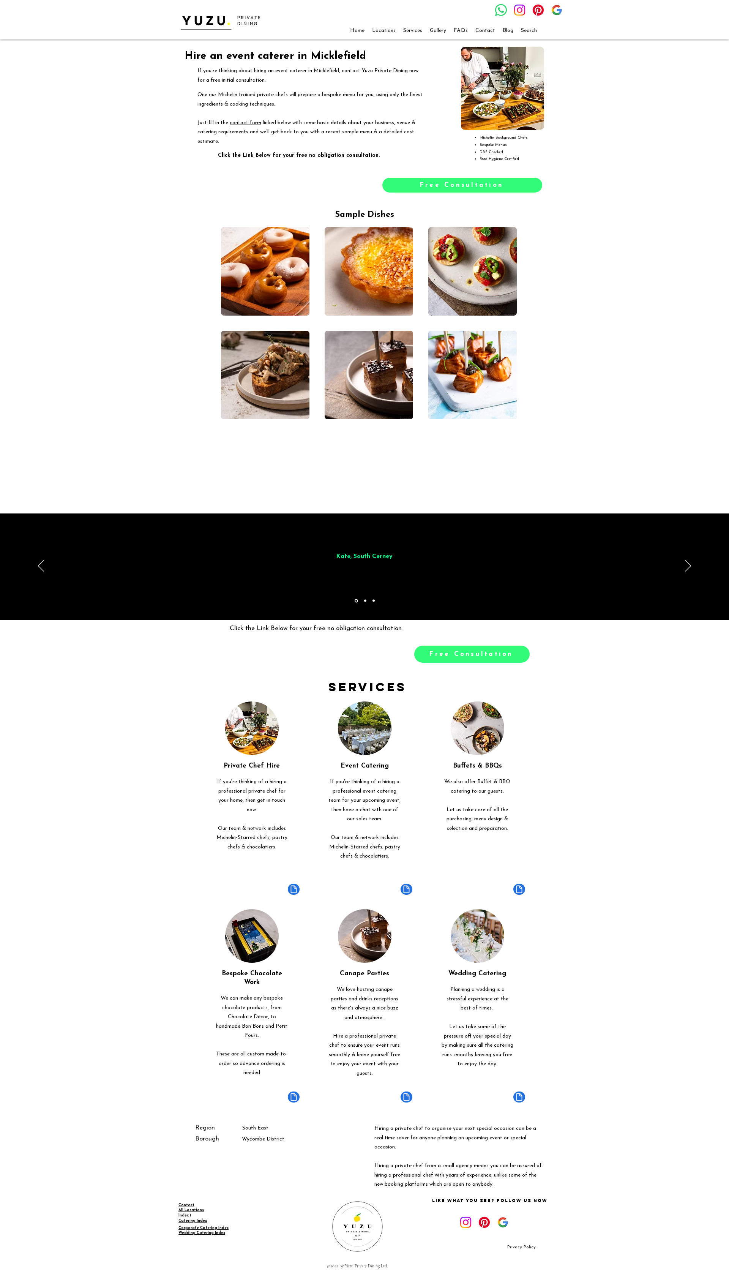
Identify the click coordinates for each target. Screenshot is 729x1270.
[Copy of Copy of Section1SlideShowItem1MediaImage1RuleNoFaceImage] (373, 601)
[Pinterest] (538, 10)
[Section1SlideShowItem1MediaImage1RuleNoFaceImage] (356, 600)
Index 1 (184, 1215)
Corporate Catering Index (203, 1228)
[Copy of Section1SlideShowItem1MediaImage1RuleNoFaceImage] (365, 601)
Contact (186, 1205)
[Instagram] (519, 10)
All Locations (191, 1210)
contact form (245, 123)
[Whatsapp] (501, 10)
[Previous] (41, 566)
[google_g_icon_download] (556, 10)
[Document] (294, 889)
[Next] (688, 566)
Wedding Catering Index (201, 1233)
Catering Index (192, 1221)
